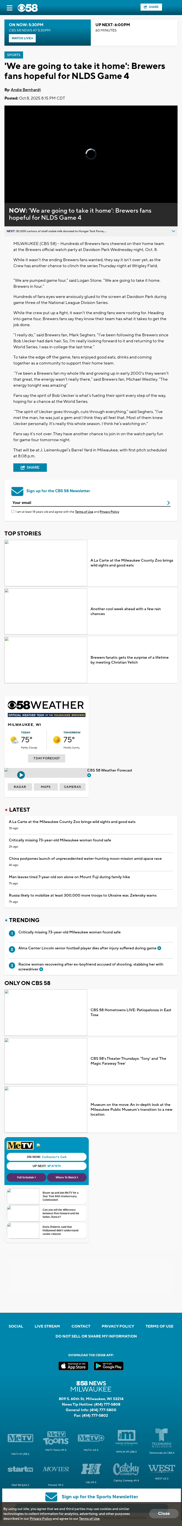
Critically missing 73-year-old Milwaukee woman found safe (60, 840)
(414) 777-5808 (107, 1404)
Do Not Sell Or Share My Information (96, 1336)
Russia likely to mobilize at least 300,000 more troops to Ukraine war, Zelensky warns (82, 895)
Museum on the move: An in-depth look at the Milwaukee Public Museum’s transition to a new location (131, 1109)
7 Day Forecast (47, 758)
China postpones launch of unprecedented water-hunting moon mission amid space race (85, 858)
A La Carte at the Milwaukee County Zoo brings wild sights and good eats (132, 563)
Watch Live (22, 38)
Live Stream (47, 1326)
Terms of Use (84, 512)
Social (16, 1326)
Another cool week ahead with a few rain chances (126, 611)
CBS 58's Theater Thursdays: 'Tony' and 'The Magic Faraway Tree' (128, 1061)
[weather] (14, 739)
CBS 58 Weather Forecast (110, 770)
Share (154, 7)
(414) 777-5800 (103, 1410)
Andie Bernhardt (26, 89)
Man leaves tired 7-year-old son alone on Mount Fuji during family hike (69, 877)
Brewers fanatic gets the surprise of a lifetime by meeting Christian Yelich (130, 660)
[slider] (64, 199)
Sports (13, 55)
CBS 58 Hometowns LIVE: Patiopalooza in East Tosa (131, 1012)
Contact (80, 1326)
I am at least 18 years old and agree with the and (67, 512)
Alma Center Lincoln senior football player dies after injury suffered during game (87, 948)
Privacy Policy (109, 512)
